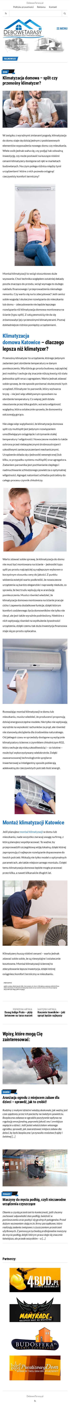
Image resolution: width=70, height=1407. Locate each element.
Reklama (41, 7)
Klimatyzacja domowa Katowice (21, 339)
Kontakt (53, 7)
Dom (5, 72)
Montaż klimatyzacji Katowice (33, 822)
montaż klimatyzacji (31, 831)
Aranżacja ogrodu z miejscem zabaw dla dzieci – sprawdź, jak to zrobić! (31, 1099)
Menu (63, 28)
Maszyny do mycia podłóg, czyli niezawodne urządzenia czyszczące (34, 1201)
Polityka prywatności (23, 7)
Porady (6, 1194)
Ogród (6, 1092)
